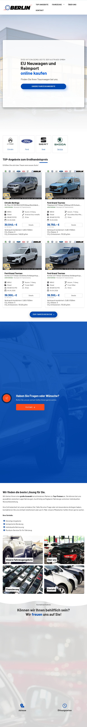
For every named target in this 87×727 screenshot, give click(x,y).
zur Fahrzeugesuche (42, 314)
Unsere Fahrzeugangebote (43, 86)
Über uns (72, 4)
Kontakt (40, 10)
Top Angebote (42, 4)
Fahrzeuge (57, 4)
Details (31, 225)
